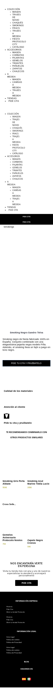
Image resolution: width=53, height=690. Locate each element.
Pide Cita (9, 609)
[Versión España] (24, 679)
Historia (9, 606)
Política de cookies (13, 640)
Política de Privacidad (14, 642)
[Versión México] (29, 679)
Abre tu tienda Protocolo (15, 612)
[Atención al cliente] (6, 400)
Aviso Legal (10, 637)
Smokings (9, 227)
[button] (6, 3)
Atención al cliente (14, 407)
